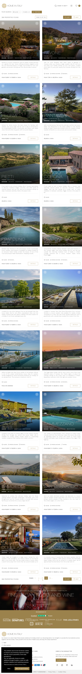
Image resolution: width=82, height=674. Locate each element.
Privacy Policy (52, 671)
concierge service (33, 659)
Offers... (65, 444)
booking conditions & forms (36, 657)
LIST (68, 17)
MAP (77, 17)
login (4, 642)
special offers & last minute (36, 661)
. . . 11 (41, 578)
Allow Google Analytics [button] (22, 668)
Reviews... (65, 73)
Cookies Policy (62, 671)
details (33, 77)
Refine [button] (38, 12)
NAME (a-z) (27, 12)
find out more (41, 602)
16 (42, 580)
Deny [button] (9, 668)
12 (46, 578)
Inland (17, 12)
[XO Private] (31, 623)
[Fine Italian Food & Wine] (48, 623)
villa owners (7, 645)
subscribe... (61, 660)
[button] (15, 664)
